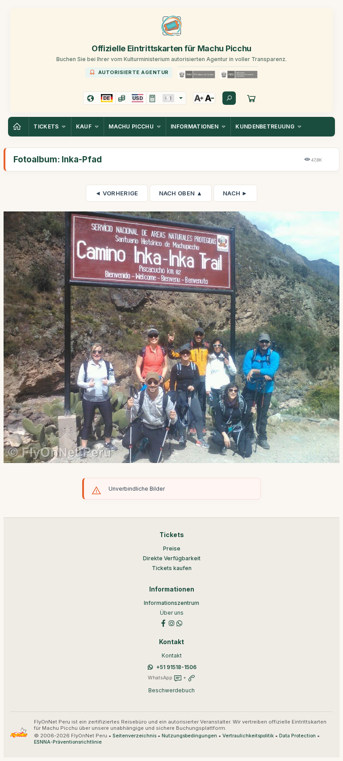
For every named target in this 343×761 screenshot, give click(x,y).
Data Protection (297, 736)
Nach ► (235, 193)
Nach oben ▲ (180, 193)
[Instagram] (171, 622)
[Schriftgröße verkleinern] (209, 98)
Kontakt (172, 655)
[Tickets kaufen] (251, 98)
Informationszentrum (171, 603)
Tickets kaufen (172, 568)
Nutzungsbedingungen (189, 736)
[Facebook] (163, 622)
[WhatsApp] (180, 622)
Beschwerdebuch (171, 690)
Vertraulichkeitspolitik (248, 736)
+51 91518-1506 (176, 667)
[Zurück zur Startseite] (18, 126)
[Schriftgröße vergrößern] (198, 98)
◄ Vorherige (116, 193)
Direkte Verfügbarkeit (172, 558)
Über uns (172, 612)
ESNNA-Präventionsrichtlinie (68, 742)
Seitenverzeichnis (134, 736)
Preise (171, 548)
